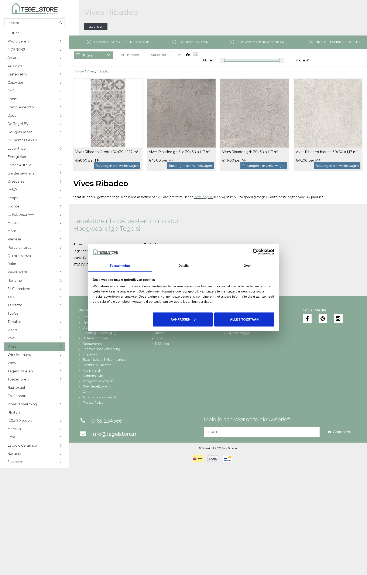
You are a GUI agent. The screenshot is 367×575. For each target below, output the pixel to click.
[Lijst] (195, 54)
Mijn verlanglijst (238, 333)
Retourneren (92, 344)
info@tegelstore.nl (114, 434)
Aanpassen (181, 319)
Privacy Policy (93, 403)
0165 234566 (106, 421)
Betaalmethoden (95, 338)
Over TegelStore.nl (96, 386)
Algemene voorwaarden (101, 397)
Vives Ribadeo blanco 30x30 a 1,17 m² (327, 152)
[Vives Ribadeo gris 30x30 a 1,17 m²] (254, 113)
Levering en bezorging (100, 333)
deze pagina (203, 197)
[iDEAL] (197, 458)
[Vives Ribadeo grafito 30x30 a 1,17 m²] (181, 113)
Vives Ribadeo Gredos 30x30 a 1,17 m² (106, 152)
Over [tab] (247, 265)
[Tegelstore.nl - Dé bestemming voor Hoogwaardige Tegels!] (34, 8)
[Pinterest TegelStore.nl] (323, 318)
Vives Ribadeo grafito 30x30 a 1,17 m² (180, 152)
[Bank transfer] (212, 458)
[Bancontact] (227, 458)
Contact (89, 392)
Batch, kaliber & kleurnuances (104, 360)
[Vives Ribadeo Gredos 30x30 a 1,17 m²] (108, 113)
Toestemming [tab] (120, 265)
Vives (91, 71)
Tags (158, 338)
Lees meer (96, 26)
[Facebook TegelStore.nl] (307, 318)
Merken (161, 333)
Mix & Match (92, 370)
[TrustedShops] (239, 458)
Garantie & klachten (97, 365)
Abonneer (341, 432)
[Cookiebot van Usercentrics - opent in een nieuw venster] (255, 251)
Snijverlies (90, 354)
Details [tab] (183, 265)
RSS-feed (162, 344)
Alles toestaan (244, 319)
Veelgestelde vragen (98, 381)
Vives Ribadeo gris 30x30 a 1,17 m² (250, 152)
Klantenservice (93, 376)
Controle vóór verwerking (101, 349)
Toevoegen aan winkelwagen (117, 166)
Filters (87, 55)
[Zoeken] (60, 22)
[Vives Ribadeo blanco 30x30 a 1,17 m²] (328, 113)
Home (79, 71)
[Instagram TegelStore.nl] (338, 318)
